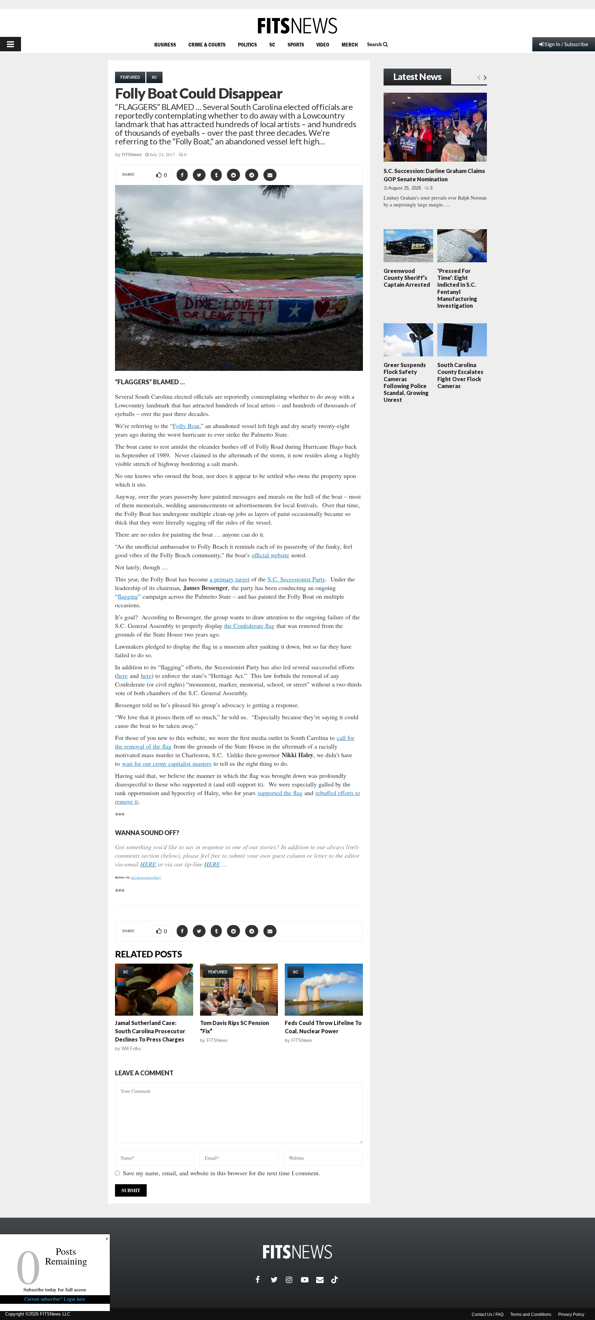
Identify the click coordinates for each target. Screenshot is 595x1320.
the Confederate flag (249, 625)
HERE (148, 864)
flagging (128, 596)
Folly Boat (186, 426)
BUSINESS (165, 44)
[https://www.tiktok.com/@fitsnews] (335, 1279)
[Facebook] (263, 1279)
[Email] (323, 1279)
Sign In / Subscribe (566, 44)
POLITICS (247, 44)
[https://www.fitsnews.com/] (297, 25)
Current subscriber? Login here (55, 1299)
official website (270, 555)
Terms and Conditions (530, 1314)
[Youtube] (308, 1279)
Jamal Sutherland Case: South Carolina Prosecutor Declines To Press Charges (150, 1031)
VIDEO (322, 44)
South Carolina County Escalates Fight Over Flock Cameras (460, 375)
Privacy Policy (571, 1314)
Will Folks (131, 1048)
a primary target (230, 579)
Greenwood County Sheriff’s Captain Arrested (407, 277)
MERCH (350, 44)
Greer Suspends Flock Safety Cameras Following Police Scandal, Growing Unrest (406, 382)
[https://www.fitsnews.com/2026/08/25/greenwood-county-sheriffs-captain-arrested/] (408, 245)
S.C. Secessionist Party (296, 579)
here (122, 675)
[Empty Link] (478, 77)
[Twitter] (278, 1279)
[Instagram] (293, 1279)
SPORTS (296, 44)
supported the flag (280, 793)
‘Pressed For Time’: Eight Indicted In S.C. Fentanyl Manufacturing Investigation (457, 288)
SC (272, 44)
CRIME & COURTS (207, 44)
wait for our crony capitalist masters (166, 763)
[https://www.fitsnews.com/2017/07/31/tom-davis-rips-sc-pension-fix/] (239, 990)
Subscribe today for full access (55, 1289)
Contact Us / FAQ (487, 1314)
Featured (130, 77)
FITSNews (132, 154)
